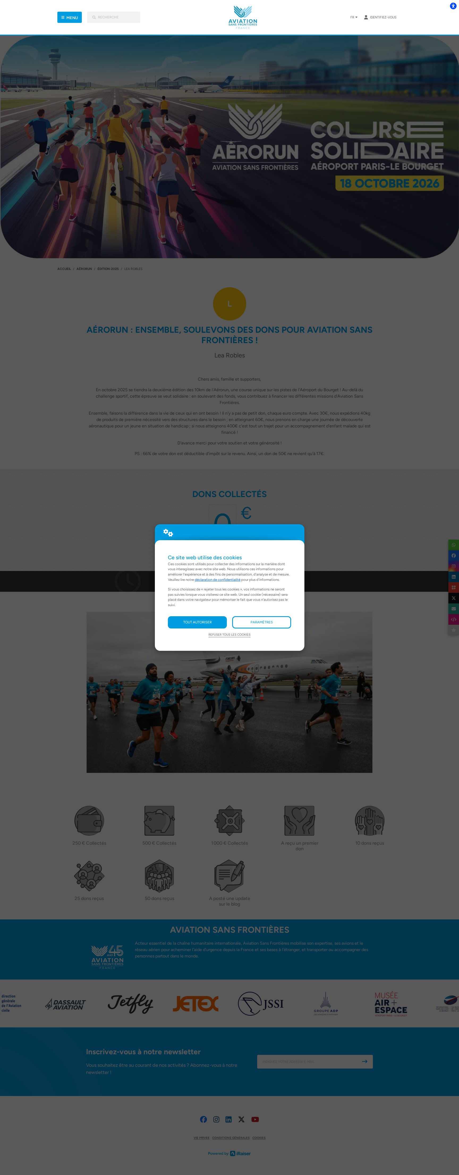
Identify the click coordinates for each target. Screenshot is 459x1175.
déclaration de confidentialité (217, 579)
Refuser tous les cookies (229, 634)
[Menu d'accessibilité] (453, 6)
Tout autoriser (197, 622)
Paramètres (261, 622)
